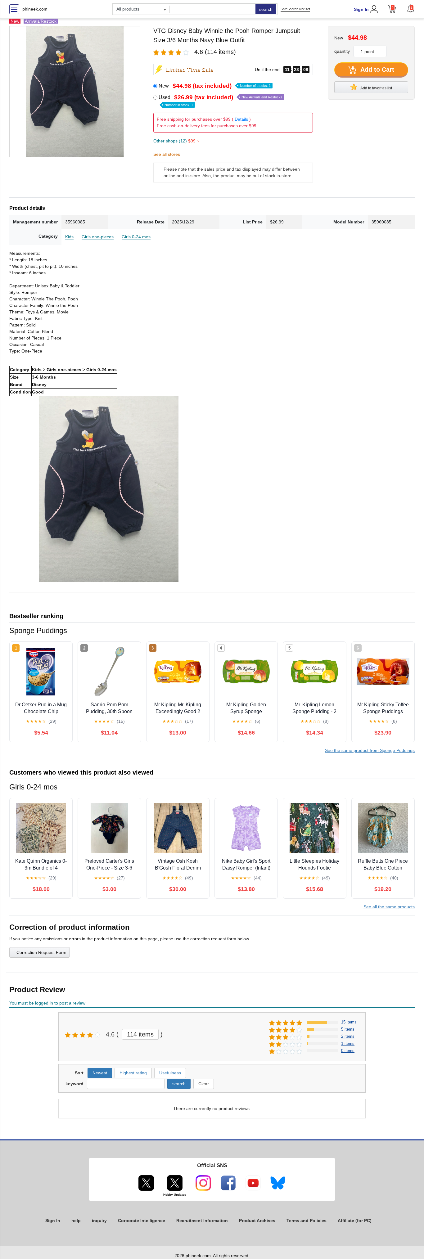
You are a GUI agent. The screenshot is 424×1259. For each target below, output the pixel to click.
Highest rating (133, 1072)
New (215, 86)
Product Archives (257, 1220)
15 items (349, 1022)
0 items (347, 1050)
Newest (99, 1072)
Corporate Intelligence (141, 1220)
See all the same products (389, 906)
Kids (69, 236)
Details (241, 119)
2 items (347, 1036)
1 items (347, 1043)
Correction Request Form (41, 952)
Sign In (361, 9)
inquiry (99, 1220)
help (76, 1220)
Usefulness (170, 1072)
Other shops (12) (176, 140)
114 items (140, 1034)
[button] (411, 8)
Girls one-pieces (98, 236)
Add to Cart (376, 69)
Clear (203, 1083)
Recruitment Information (202, 1220)
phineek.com (34, 9)
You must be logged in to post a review (47, 1002)
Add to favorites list (376, 88)
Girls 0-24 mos (136, 236)
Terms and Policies (306, 1220)
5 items (347, 1029)
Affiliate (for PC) (355, 1220)
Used (220, 100)
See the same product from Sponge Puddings (370, 750)
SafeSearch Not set (295, 9)
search (266, 9)
